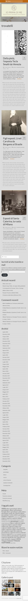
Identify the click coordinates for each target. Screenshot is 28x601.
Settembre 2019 (6, 348)
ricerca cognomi (8, 102)
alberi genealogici (7, 82)
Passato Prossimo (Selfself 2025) (10, 292)
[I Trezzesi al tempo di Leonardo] (11, 589)
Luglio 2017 (5, 387)
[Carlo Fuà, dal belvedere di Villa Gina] (4, 589)
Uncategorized (6, 485)
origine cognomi (16, 95)
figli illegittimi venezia (17, 92)
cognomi (7, 90)
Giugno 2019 (6, 352)
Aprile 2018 (5, 368)
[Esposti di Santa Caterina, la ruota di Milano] (14, 202)
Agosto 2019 (6, 350)
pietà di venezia (12, 100)
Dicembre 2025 (6, 334)
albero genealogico (13, 82)
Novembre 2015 (6, 433)
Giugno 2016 (6, 417)
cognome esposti (12, 89)
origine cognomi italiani (14, 525)
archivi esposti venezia (15, 87)
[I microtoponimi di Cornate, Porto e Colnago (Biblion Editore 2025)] (17, 581)
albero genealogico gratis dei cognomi (13, 512)
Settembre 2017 (6, 382)
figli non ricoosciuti (18, 247)
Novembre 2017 (6, 378)
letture (4, 474)
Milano (14, 249)
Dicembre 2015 (6, 431)
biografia (18, 67)
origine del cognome (6, 179)
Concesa (4, 520)
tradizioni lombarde (9, 228)
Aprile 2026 (5, 332)
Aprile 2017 (5, 394)
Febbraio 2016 (6, 426)
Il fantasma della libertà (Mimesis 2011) (12, 295)
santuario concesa (21, 534)
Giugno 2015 (6, 445)
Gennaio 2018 (6, 373)
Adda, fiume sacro (7, 283)
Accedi (4, 493)
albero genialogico (20, 515)
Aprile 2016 (5, 422)
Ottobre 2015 (6, 435)
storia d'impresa (7, 480)
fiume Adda (8, 521)
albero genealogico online (12, 514)
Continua (19, 78)
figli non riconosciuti (6, 94)
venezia (22, 105)
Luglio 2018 (5, 362)
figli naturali (24, 92)
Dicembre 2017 (6, 375)
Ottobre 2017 (6, 380)
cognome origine (19, 89)
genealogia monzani (6, 174)
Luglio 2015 (5, 442)
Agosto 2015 (6, 440)
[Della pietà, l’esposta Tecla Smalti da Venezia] (14, 42)
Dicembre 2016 (6, 403)
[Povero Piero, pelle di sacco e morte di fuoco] (17, 589)
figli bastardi (7, 92)
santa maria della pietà (18, 102)
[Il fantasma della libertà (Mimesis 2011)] (11, 585)
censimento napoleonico (18, 244)
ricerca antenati (21, 532)
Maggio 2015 (6, 447)
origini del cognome (6, 100)
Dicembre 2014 (6, 458)
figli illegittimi (12, 92)
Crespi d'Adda (10, 520)
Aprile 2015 (5, 449)
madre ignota (5, 95)
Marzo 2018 (5, 371)
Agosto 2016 (6, 412)
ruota (13, 102)
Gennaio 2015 (6, 456)
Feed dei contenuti (7, 496)
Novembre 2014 (6, 461)
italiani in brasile (18, 174)
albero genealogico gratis (10, 84)
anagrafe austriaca (7, 242)
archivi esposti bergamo (15, 167)
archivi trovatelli (22, 87)
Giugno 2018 (6, 364)
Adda (3, 508)
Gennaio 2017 (6, 401)
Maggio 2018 (6, 366)
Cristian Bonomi (7, 67)
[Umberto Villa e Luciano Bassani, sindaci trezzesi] (11, 594)
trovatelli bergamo (11, 185)
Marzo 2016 (5, 424)
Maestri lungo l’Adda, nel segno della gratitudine (14, 286)
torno (10, 105)
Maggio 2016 (6, 419)
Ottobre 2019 (6, 345)
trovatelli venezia (18, 105)
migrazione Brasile (6, 175)
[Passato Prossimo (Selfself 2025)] (4, 585)
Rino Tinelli (14, 534)
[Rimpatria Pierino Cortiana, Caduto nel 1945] (17, 585)
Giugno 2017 (6, 389)
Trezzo (10, 541)
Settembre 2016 (6, 410)
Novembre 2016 (6, 405)
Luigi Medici (21, 521)
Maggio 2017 (6, 392)
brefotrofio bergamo (9, 169)
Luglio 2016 (5, 415)
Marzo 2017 (5, 396)
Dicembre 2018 (6, 359)
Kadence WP (19, 598)
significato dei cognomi (14, 537)
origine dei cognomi (8, 97)
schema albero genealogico (19, 182)
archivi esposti (8, 87)
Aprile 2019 (5, 355)
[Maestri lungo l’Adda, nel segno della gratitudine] (11, 581)
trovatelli (13, 105)
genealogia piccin (17, 94)
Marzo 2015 (5, 452)
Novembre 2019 (6, 343)
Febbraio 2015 (6, 454)
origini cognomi (18, 179)
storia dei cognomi (6, 105)
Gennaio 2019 (6, 357)
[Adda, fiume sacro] (4, 581)
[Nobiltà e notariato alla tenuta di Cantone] (4, 594)
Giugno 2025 (6, 336)
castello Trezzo (17, 516)
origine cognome (10, 95)
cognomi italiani (12, 90)
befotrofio (12, 244)
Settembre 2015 (6, 438)
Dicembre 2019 (6, 341)
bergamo (4, 169)
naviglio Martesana (5, 523)
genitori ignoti (23, 94)
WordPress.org (6, 500)
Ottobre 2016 (6, 408)
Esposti (20, 90)
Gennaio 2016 (6, 428)
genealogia (22, 67)
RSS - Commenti (7, 553)
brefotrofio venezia (6, 89)
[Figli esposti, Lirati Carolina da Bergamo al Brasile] (14, 122)
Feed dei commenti (7, 498)
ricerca (4, 68)
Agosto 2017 (6, 385)
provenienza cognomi (19, 100)
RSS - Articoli (6, 550)
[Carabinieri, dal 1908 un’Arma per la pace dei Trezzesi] (17, 594)
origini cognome (13, 179)
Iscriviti (4, 275)
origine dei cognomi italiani (17, 97)
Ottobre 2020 (6, 339)
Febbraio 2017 (6, 398)
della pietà (17, 90)
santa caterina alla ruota (22, 249)
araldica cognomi (7, 516)
